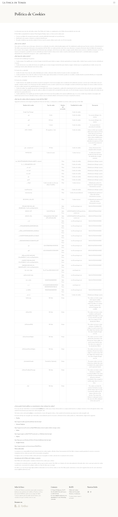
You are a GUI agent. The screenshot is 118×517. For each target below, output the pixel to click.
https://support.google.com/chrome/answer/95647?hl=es (28, 446)
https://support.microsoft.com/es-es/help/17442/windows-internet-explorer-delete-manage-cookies (37, 427)
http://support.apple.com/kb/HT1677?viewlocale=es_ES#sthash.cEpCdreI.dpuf (33, 434)
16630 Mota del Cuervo (60, 492)
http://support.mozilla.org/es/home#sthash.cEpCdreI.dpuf (28, 421)
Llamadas (53, 499)
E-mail (58, 497)
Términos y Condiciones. (74, 493)
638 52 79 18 (55, 493)
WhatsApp (63, 497)
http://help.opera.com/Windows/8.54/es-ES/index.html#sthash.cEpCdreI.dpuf (33, 440)
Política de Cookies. (73, 490)
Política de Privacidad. (74, 492)
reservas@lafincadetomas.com (59, 495)
